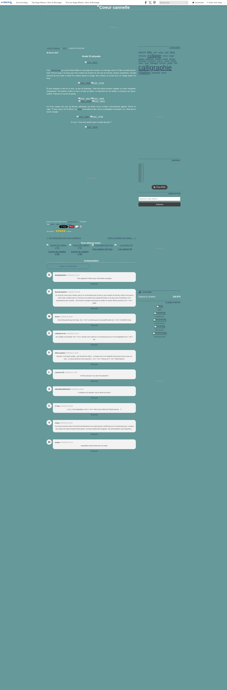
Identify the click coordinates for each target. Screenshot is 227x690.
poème (163, 73)
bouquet (154, 63)
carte (155, 52)
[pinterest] (154, 2)
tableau (141, 59)
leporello (156, 73)
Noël (175, 63)
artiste (173, 61)
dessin (172, 59)
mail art (160, 61)
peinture (150, 59)
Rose (147, 63)
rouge (171, 56)
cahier (160, 52)
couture (167, 61)
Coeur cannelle (53, 48)
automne (142, 52)
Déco (65, 48)
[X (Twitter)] (150, 2)
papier (165, 59)
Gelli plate (142, 61)
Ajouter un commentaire (68, 266)
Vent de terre (56, 70)
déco (172, 52)
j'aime (140, 63)
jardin (170, 63)
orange (165, 56)
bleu (149, 52)
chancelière (151, 61)
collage (154, 56)
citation (144, 73)
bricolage (162, 63)
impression (142, 56)
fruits (80, 109)
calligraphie (155, 67)
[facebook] (145, 2)
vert (167, 52)
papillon (158, 59)
